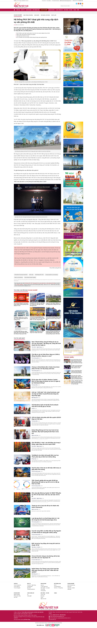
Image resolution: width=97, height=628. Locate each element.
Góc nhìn (15, 597)
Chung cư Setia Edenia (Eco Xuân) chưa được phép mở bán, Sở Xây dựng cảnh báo (76, 371)
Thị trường (43, 589)
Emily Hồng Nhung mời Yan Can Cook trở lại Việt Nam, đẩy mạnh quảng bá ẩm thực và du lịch (45, 431)
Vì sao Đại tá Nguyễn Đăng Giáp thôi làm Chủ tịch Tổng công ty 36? (53, 318)
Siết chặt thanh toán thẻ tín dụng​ (22, 35)
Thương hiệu (35, 384)
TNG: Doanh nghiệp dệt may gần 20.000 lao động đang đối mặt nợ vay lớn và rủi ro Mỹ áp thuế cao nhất (45, 482)
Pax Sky (31, 274)
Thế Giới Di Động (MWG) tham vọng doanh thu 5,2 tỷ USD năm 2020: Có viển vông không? (37, 318)
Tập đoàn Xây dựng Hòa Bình (21, 274)
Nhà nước (36, 15)
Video (75, 9)
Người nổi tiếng (17, 594)
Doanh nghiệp (44, 9)
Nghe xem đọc (35, 435)
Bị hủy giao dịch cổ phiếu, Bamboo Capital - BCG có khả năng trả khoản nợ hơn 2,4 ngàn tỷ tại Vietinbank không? (46, 381)
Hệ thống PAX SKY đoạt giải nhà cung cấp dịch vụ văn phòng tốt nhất (39, 283)
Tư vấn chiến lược (36, 559)
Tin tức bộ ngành (17, 587)
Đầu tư (23, 9)
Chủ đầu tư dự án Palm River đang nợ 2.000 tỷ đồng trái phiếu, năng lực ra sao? (76, 366)
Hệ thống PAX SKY (40, 274)
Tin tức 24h (44, 0)
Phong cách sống (17, 595)
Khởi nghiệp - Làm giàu (45, 587)
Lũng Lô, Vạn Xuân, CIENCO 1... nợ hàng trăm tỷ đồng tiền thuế (53, 304)
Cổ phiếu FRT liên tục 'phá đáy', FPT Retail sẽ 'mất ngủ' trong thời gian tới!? (37, 304)
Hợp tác (42, 585)
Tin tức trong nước (36, 471)
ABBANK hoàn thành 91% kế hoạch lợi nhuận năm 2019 (36, 332)
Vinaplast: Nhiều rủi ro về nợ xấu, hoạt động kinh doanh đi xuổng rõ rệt (21, 318)
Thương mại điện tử (31, 589)
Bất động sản (36, 9)
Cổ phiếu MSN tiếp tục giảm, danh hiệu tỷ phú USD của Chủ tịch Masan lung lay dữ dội (21, 332)
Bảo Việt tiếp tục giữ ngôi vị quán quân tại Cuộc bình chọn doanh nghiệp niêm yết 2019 (33, 33)
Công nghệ (29, 595)
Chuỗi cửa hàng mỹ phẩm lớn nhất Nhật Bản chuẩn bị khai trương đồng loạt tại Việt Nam (53, 332)
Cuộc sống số (59, 9)
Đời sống (42, 595)
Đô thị (55, 585)
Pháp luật (53, 15)
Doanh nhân (52, 9)
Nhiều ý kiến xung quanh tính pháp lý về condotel (25, 34)
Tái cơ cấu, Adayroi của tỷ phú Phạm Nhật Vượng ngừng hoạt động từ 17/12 (21, 304)
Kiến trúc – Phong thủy (58, 587)
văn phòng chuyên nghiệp (30, 277)
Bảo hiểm (29, 587)
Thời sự (18, 9)
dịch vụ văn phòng (19, 277)
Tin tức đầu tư (49, 0)
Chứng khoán (29, 586)
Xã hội (33, 408)
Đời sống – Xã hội (68, 9)
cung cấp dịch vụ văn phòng (52, 274)
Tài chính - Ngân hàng (37, 347)
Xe (27, 594)
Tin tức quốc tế (17, 586)
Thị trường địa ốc (36, 358)
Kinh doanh (28, 9)
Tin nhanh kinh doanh (55, 0)
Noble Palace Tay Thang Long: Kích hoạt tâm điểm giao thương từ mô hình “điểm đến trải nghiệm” (45, 570)
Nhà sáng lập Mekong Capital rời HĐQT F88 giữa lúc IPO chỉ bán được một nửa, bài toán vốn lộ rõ (46, 494)
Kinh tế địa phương (28, 15)
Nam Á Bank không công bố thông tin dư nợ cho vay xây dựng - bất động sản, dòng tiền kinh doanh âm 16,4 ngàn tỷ (46, 343)
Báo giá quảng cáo (52, 619)
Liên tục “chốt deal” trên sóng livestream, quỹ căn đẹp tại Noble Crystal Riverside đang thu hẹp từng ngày (45, 394)
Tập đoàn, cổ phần (45, 15)
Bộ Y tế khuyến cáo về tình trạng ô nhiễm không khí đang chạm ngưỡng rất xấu (31, 37)
